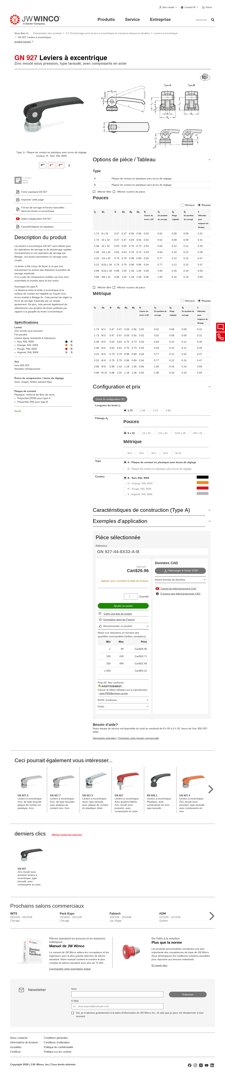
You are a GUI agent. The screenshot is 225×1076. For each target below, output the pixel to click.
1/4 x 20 (162, 433)
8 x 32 (131, 433)
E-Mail (74, 1000)
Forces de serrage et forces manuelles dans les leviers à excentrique (42, 209)
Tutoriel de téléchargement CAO (178, 588)
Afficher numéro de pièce (131, 191)
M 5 (142, 453)
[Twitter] (201, 1065)
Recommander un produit (117, 626)
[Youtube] (206, 1065)
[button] (168, 7)
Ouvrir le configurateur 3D (110, 399)
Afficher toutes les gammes (67, 834)
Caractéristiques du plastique (37, 226)
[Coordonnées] (220, 336)
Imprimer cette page (32, 199)
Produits (106, 19)
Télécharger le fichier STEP (183, 570)
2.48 (142, 410)
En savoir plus (159, 965)
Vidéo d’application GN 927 (36, 218)
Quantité (144, 596)
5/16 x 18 (180, 433)
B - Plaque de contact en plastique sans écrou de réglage (159, 468)
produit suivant (22, 41)
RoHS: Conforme (107, 700)
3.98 (168, 410)
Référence (101, 545)
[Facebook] (189, 1065)
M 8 (165, 453)
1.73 (130, 410)
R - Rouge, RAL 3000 (139, 488)
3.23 (155, 410)
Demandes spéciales (104, 738)
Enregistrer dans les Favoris (119, 619)
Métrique (190, 205)
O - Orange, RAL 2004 (140, 483)
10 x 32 (146, 433)
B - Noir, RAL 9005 (138, 478)
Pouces (206, 205)
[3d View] (205, 77)
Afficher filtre (104, 191)
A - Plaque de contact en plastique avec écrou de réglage (162, 462)
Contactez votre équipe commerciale (138, 738)
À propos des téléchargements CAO (180, 593)
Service (132, 19)
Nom (74, 988)
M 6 (154, 453)
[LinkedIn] (212, 1065)
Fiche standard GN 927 (34, 191)
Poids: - (102, 706)
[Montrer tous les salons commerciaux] (212, 915)
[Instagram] (195, 1065)
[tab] (42, 164)
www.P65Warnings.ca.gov (113, 693)
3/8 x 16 (197, 433)
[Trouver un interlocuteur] (220, 327)
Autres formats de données (170, 579)
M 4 (130, 453)
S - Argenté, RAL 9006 (140, 494)
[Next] (69, 165)
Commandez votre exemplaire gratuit (70, 968)
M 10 (178, 453)
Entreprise (160, 19)
